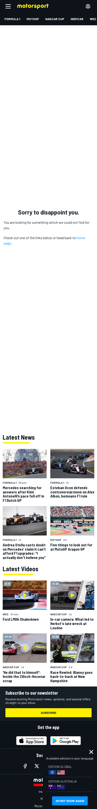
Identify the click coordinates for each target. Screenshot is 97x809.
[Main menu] (8, 6)
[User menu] (87, 6)
